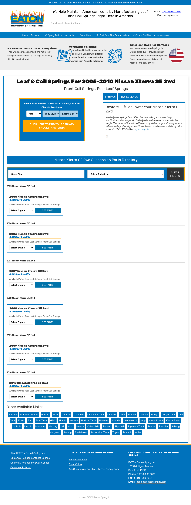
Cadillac (66, 414)
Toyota (116, 432)
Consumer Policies (20, 467)
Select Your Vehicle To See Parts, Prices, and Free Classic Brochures (52, 105)
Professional (129, 96)
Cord (122, 414)
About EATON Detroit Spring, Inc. (27, 453)
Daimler (132, 414)
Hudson (74, 420)
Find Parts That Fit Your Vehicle (115, 35)
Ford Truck (41, 420)
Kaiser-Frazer (173, 420)
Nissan (80, 426)
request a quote (141, 129)
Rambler (163, 426)
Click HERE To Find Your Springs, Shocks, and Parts (52, 125)
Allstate (13, 414)
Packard (107, 426)
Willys (138, 432)
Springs (110, 96)
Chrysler (111, 414)
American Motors (29, 414)
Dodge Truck (168, 414)
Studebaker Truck (99, 432)
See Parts (47, 210)
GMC (53, 420)
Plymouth (120, 426)
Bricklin (45, 414)
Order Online (75, 464)
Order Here (85, 35)
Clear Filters (175, 174)
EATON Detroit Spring (25, 15)
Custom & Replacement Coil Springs (29, 462)
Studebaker (81, 432)
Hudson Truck (88, 420)
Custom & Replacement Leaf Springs (30, 458)
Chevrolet (79, 414)
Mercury (53, 426)
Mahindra (40, 426)
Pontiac (152, 426)
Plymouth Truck (136, 426)
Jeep (142, 420)
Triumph (127, 432)
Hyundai (116, 420)
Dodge (154, 414)
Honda (62, 420)
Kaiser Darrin (156, 420)
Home (25, 35)
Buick (55, 414)
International (130, 420)
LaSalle (17, 426)
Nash (70, 426)
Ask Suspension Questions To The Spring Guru (94, 469)
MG (62, 426)
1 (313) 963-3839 (171, 11)
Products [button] (35, 35)
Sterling (67, 432)
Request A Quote (78, 459)
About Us (69, 35)
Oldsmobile (93, 426)
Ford (29, 420)
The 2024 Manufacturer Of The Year (81, 2)
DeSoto (144, 414)
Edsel (21, 420)
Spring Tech (53, 35)
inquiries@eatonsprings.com (151, 481)
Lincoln (28, 426)
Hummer (103, 420)
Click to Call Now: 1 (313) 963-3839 (152, 35)
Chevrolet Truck (95, 414)
